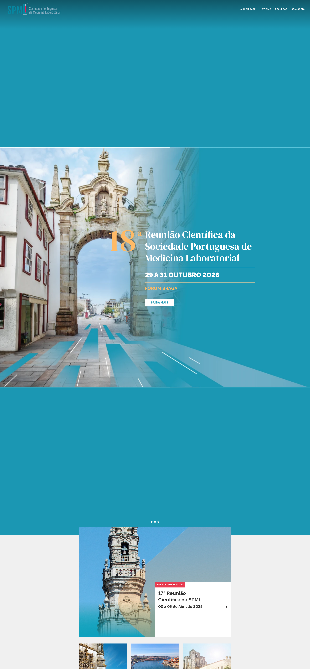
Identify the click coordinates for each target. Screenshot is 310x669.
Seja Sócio (298, 9)
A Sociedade (248, 9)
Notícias (265, 9)
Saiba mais (159, 302)
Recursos (281, 9)
